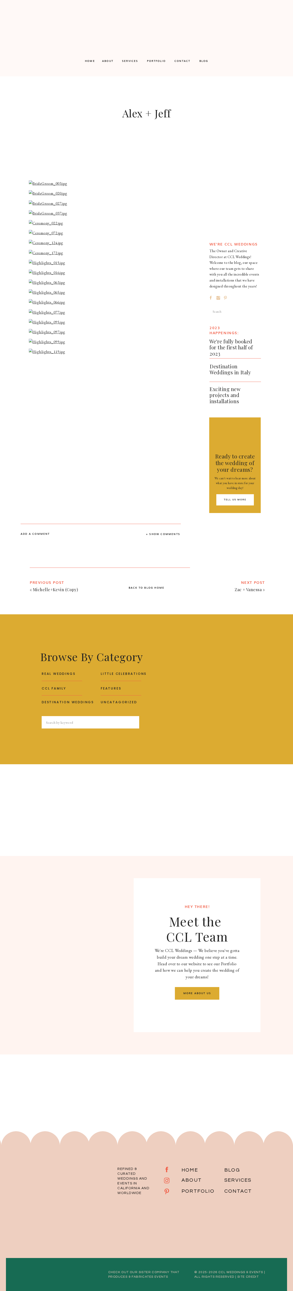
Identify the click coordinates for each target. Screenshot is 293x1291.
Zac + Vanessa (248, 589)
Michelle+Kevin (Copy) (55, 589)
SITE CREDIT (248, 1276)
